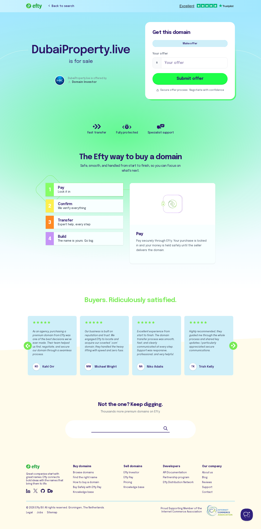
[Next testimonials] (233, 346)
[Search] (165, 428)
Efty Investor (131, 472)
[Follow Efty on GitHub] (43, 491)
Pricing (128, 482)
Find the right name (85, 477)
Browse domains (83, 472)
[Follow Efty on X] (35, 491)
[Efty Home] (34, 6)
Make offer (190, 43)
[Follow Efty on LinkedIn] (28, 491)
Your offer (160, 53)
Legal (29, 512)
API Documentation (175, 472)
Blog (205, 477)
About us (207, 472)
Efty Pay (128, 477)
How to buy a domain (86, 482)
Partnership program (176, 477)
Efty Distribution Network (178, 482)
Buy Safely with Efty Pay (87, 487)
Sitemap (52, 512)
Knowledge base (83, 492)
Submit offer (190, 79)
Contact (207, 492)
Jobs (40, 512)
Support (207, 487)
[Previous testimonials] (28, 346)
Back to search (63, 6)
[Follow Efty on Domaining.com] (50, 491)
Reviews (207, 482)
